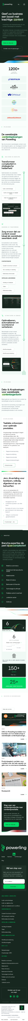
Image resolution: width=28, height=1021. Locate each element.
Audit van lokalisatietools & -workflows (11, 905)
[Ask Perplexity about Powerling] (14, 996)
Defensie (4, 979)
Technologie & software (7, 974)
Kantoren (9, 856)
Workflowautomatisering (7, 939)
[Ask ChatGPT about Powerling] (17, 996)
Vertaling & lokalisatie (6, 926)
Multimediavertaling (6, 932)
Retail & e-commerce (7, 960)
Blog (3, 860)
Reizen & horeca (5, 968)
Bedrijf (3, 856)
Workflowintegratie (6, 942)
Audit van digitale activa (7, 903)
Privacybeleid (6, 1001)
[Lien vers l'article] (14, 727)
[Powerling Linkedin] (14, 854)
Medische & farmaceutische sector (10, 963)
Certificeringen (18, 856)
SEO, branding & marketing (8, 916)
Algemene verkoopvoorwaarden (18, 1001)
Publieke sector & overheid (8, 977)
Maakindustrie (5, 966)
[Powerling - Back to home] (7, 4)
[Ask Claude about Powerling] (11, 996)
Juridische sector (6, 982)
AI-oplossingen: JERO (7, 952)
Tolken (3, 929)
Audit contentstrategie (7, 900)
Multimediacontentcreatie (8, 919)
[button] (19, 4)
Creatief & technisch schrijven (9, 913)
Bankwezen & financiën (7, 971)
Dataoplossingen (6, 950)
